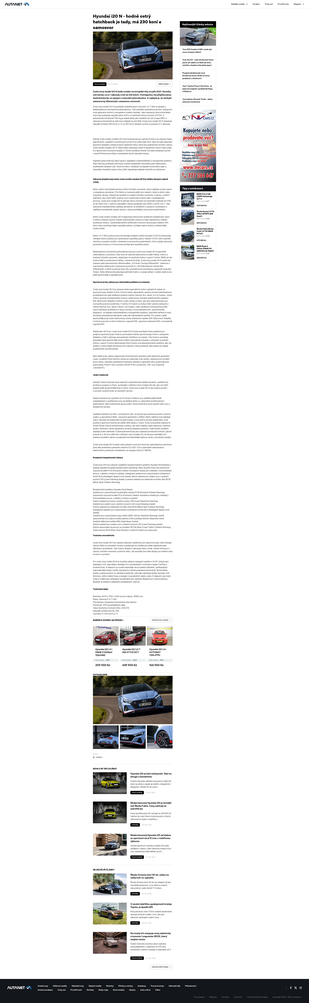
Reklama (213, 997)
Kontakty (225, 997)
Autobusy (142, 986)
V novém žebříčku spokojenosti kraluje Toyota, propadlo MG (151, 905)
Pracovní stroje (157, 986)
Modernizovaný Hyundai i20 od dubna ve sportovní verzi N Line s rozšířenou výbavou (150, 838)
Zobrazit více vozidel (160, 620)
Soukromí (238, 997)
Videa (157, 990)
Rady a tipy (103, 990)
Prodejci (256, 4)
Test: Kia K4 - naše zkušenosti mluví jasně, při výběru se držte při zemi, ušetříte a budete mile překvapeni (197, 62)
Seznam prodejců (45, 990)
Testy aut (269, 4)
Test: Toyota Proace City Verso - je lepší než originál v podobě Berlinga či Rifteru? (197, 89)
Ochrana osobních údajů (257, 997)
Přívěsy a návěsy (125, 986)
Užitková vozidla (60, 986)
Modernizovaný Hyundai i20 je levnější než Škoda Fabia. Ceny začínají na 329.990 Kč (150, 806)
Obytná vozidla (95, 986)
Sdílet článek (163, 84)
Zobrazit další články (160, 967)
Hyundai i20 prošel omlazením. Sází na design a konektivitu (151, 775)
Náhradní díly (174, 986)
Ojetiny (132, 990)
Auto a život (145, 990)
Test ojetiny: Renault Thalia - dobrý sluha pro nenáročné (197, 100)
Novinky (135, 825)
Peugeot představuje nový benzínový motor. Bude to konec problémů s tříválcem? (196, 76)
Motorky (110, 986)
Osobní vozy (43, 986)
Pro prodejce (199, 997)
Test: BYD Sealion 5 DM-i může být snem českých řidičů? (199, 41)
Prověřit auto (283, 4)
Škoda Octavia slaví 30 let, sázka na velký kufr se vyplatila (149, 876)
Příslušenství (190, 986)
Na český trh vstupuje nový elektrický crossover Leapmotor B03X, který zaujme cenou (150, 936)
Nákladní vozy (78, 986)
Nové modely (100, 84)
